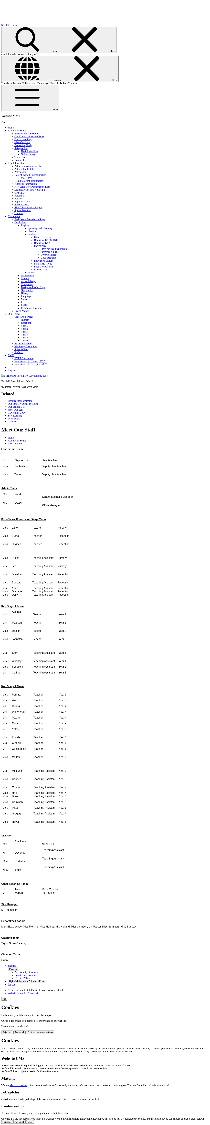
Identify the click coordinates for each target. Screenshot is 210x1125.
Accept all (19, 1032)
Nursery (25, 319)
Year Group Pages (23, 316)
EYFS (11, 355)
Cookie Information (24, 975)
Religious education (31, 308)
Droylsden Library (43, 260)
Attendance (20, 172)
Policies (18, 198)
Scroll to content (9, 25)
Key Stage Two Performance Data (32, 186)
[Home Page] (24, 375)
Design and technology (33, 287)
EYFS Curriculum (23, 358)
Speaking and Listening (40, 228)
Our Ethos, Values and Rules (29, 136)
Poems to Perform (43, 266)
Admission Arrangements (27, 166)
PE (22, 302)
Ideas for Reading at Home (55, 248)
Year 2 (24, 328)
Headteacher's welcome (26, 133)
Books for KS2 (42, 243)
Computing (27, 284)
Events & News (42, 237)
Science (25, 278)
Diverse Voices (48, 254)
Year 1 (24, 325)
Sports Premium (22, 210)
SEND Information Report (28, 207)
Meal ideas (26, 177)
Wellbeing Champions (25, 346)
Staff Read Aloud (43, 263)
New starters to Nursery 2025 (29, 361)
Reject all (7, 1032)
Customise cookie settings (40, 1032)
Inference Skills (49, 251)
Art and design (28, 281)
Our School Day (23, 139)
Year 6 (24, 340)
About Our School (17, 130)
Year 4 (24, 334)
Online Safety (28, 154)
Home (11, 127)
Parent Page (40, 245)
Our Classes (14, 314)
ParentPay (19, 195)
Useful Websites (29, 151)
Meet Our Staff (22, 142)
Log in (11, 370)
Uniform (18, 213)
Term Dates (20, 157)
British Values (21, 311)
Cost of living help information (30, 175)
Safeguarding (21, 148)
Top (4, 999)
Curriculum (14, 216)
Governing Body (23, 145)
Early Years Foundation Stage (29, 219)
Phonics (32, 231)
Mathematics (27, 275)
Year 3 (24, 331)
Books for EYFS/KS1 (45, 240)
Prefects (18, 352)
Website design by (23, 993)
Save (30, 1122)
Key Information (16, 163)
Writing (31, 272)
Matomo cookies (18, 1085)
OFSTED (19, 192)
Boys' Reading (48, 257)
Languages (26, 296)
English (25, 225)
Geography (27, 290)
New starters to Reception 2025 (30, 364)
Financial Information (25, 183)
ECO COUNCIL (23, 343)
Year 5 (24, 337)
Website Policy (22, 978)
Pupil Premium (22, 201)
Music (24, 299)
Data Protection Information (28, 180)
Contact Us (20, 160)
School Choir (21, 349)
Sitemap (12, 965)
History (25, 293)
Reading (32, 234)
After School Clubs (24, 169)
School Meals (21, 204)
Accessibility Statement (26, 972)
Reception (26, 322)
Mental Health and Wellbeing (29, 189)
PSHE (24, 305)
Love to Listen (41, 269)
